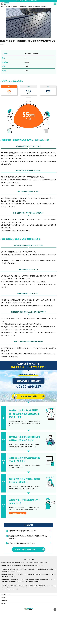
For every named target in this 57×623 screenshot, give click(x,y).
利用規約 (3, 597)
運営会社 (3, 603)
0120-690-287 (30, 386)
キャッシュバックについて (17, 513)
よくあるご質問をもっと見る (24, 549)
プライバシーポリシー (6, 594)
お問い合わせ (4, 600)
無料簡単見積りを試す (29, 396)
